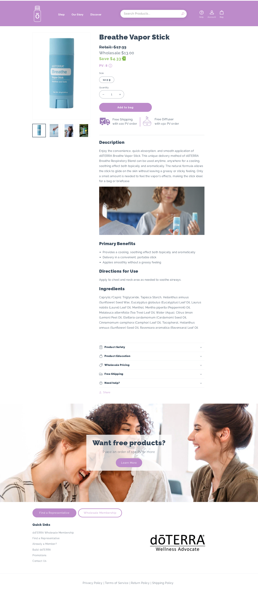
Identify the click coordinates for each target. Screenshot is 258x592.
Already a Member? (44, 543)
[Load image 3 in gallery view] (68, 130)
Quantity (104, 87)
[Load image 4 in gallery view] (83, 130)
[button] (62, 14)
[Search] (183, 14)
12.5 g (107, 79)
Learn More (129, 462)
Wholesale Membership (100, 512)
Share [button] (106, 392)
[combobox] (153, 14)
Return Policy (140, 583)
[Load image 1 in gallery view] (39, 130)
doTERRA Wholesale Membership (53, 532)
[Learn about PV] (110, 65)
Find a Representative (54, 512)
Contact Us (39, 561)
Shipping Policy (163, 583)
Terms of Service (116, 583)
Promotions (39, 555)
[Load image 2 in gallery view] (54, 130)
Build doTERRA (41, 549)
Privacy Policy (92, 583)
